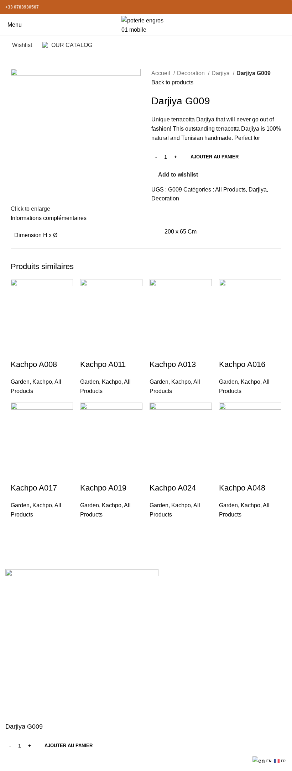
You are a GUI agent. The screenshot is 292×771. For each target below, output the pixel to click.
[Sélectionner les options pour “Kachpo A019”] (89, 474)
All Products (230, 190)
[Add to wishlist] (58, 350)
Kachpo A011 (103, 364)
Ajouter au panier (215, 156)
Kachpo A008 (34, 364)
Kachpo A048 (242, 487)
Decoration (191, 73)
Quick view (39, 350)
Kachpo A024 (173, 487)
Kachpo (42, 382)
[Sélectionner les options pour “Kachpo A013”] (158, 350)
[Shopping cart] (286, 25)
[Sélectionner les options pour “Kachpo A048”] (228, 474)
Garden (20, 382)
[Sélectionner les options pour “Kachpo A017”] (19, 474)
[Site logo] (146, 24)
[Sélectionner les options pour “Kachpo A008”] (19, 350)
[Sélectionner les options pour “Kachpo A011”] (89, 350)
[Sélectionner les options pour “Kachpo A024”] (158, 474)
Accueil (161, 73)
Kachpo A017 (34, 487)
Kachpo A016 (242, 364)
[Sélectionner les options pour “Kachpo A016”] (228, 350)
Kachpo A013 (173, 364)
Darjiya (221, 73)
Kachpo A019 (103, 487)
